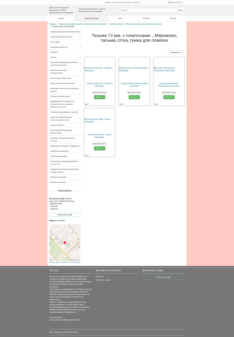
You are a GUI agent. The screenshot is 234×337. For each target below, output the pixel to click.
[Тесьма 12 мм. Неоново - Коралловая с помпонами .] (169, 69)
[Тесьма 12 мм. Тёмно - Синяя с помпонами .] (99, 120)
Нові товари (55, 42)
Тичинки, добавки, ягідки (60, 96)
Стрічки (65, 58)
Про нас (173, 18)
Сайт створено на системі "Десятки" (63, 332)
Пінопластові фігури (58, 182)
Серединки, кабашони (65, 48)
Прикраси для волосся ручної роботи (65, 32)
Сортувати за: (175, 52)
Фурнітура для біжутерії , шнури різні (65, 147)
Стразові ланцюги (57, 125)
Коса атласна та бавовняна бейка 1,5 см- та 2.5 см (64, 162)
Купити (100, 97)
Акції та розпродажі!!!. (59, 156)
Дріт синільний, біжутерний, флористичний (61, 131)
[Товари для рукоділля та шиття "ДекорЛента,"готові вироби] (64, 242)
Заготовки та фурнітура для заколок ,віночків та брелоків (65, 64)
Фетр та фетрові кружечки (60, 78)
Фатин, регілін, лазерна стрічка (62, 83)
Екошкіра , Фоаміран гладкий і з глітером (62, 139)
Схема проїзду (54, 262)
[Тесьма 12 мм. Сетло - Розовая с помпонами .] (99, 69)
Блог (120, 18)
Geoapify (64, 262)
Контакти (146, 18)
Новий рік (54, 52)
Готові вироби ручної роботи (65, 37)
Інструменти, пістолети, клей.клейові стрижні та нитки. (64, 170)
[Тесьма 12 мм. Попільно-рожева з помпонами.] (134, 69)
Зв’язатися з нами (103, 280)
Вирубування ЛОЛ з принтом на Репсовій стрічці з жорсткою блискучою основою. (62, 104)
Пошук (180, 10)
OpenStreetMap (75, 262)
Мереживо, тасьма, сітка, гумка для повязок (65, 90)
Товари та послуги (91, 18)
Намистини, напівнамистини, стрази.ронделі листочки (65, 118)
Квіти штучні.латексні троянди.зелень (65, 72)
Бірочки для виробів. (58, 177)
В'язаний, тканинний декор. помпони (64, 112)
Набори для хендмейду (59, 151)
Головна (61, 18)
